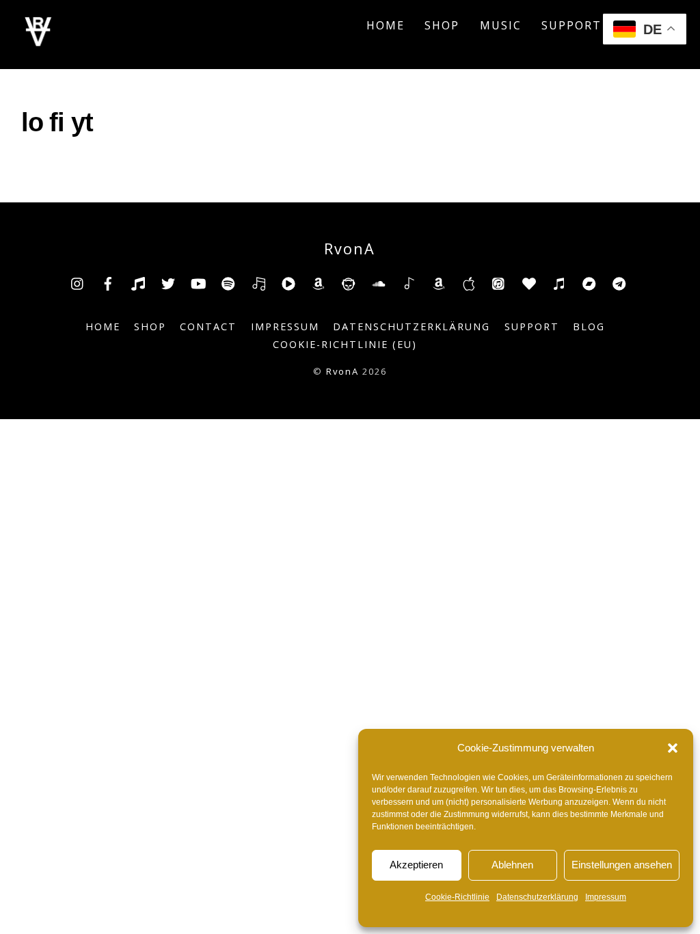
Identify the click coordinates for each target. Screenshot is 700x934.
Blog (589, 326)
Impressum (605, 897)
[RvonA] (38, 42)
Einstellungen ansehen (621, 864)
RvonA (342, 371)
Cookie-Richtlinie (457, 897)
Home (385, 25)
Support (571, 25)
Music (501, 25)
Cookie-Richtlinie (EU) (345, 344)
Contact (208, 326)
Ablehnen (512, 864)
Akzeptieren (416, 864)
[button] (672, 748)
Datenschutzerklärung (537, 897)
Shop (442, 25)
